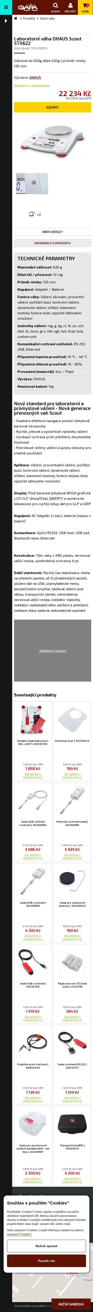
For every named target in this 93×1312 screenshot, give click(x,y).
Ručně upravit (46, 1246)
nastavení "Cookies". (19, 1234)
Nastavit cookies (52, 650)
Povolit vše (46, 1261)
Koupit (52, 107)
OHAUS (35, 77)
